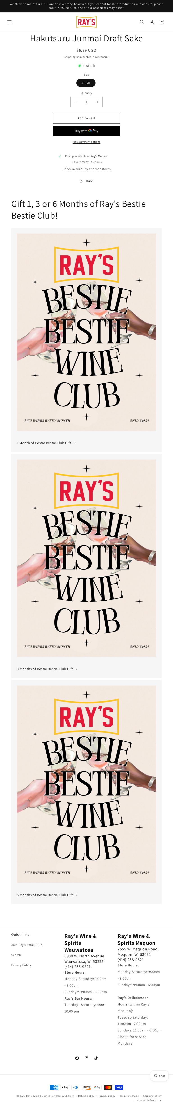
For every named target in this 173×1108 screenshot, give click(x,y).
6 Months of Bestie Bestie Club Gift (45, 895)
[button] (9, 22)
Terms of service (129, 1095)
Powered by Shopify (62, 1095)
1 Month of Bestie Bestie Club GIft (44, 443)
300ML (86, 83)
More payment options (86, 141)
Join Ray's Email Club (27, 945)
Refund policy (86, 1095)
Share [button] (89, 181)
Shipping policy (152, 1095)
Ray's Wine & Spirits (38, 1095)
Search (16, 955)
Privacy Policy (21, 965)
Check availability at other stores (87, 169)
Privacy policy (107, 1095)
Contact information (149, 1100)
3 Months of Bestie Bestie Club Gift (45, 669)
